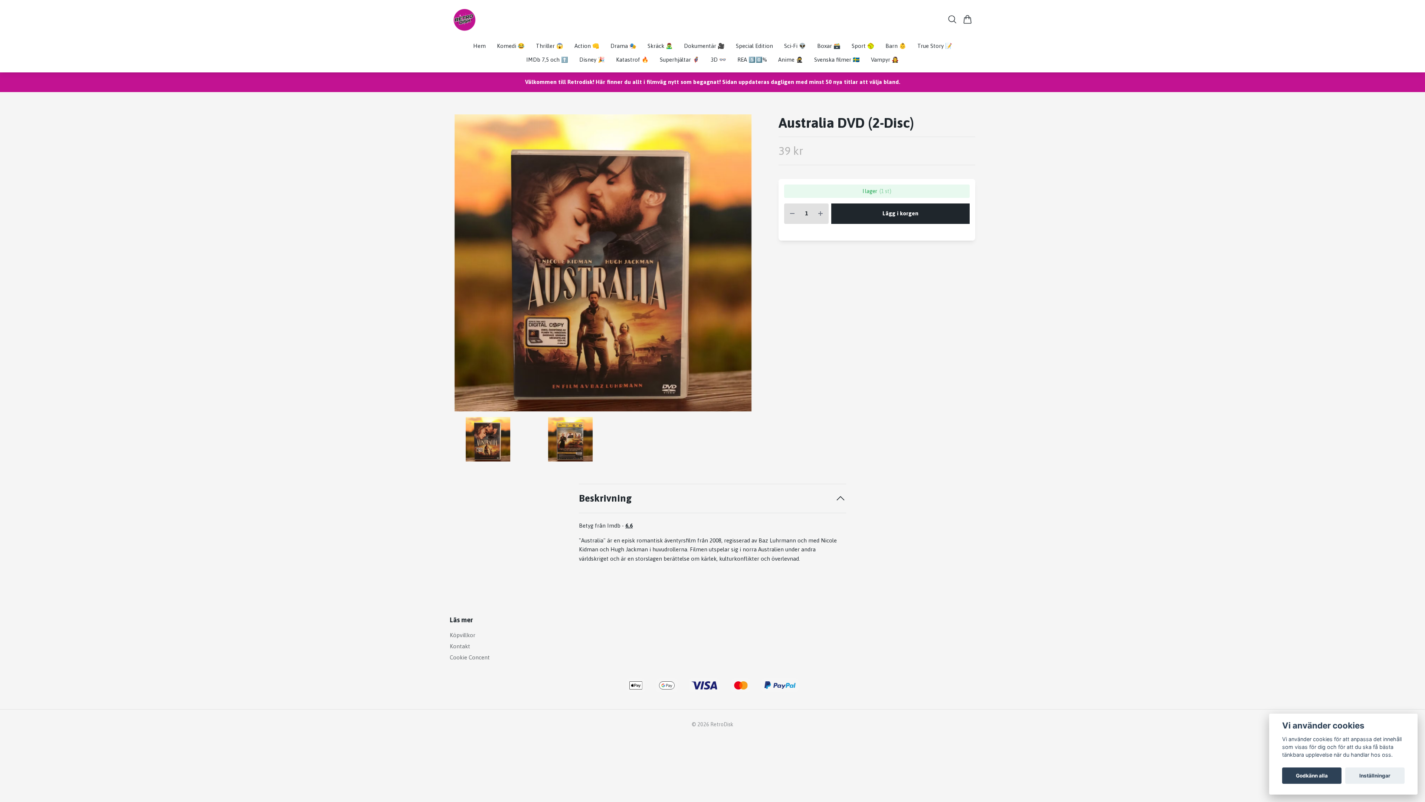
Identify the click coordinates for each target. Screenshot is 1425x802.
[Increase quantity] (820, 214)
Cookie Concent (470, 657)
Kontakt (460, 646)
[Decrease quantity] (792, 214)
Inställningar (1374, 776)
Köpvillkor (462, 635)
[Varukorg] (967, 19)
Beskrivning (605, 498)
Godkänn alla (1312, 776)
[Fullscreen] (603, 262)
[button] (744, 265)
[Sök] (952, 19)
